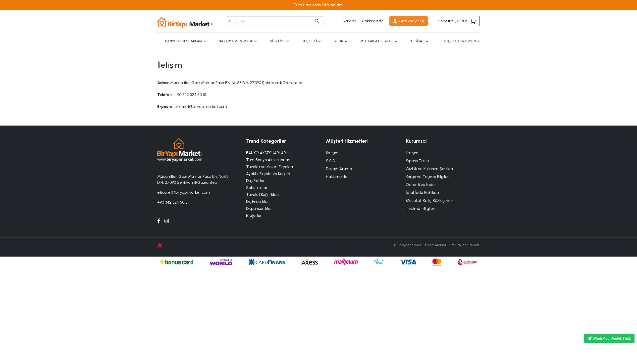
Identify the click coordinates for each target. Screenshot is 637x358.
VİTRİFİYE (277, 41)
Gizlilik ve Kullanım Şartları (429, 168)
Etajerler (254, 215)
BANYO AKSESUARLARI (183, 41)
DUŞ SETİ (309, 41)
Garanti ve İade (420, 184)
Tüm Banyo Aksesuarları (268, 159)
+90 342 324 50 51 (173, 202)
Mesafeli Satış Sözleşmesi (429, 200)
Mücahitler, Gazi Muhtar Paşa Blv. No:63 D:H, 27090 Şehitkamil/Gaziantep (192, 179)
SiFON (338, 41)
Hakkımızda (372, 21)
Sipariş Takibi (417, 160)
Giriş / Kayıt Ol (411, 21)
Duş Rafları (255, 180)
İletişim (412, 152)
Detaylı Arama (339, 168)
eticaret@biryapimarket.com (183, 192)
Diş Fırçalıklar (257, 201)
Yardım (349, 21)
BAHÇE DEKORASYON (458, 41)
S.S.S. (331, 160)
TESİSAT (417, 41)
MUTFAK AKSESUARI (376, 41)
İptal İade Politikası (422, 192)
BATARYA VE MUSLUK (236, 41)
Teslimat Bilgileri (420, 208)
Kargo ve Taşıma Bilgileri (428, 176)
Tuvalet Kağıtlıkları (262, 194)
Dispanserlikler (259, 208)
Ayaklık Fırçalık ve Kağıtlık (268, 173)
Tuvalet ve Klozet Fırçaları (269, 166)
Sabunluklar (256, 187)
